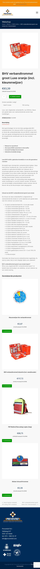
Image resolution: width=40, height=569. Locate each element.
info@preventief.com (9, 538)
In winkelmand (15, 96)
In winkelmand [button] (7, 331)
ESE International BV (21, 4)
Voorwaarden (20, 566)
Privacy (33, 564)
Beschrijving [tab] (5, 122)
